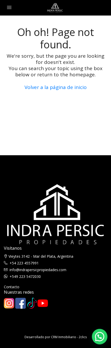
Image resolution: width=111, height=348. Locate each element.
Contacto (11, 286)
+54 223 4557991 (24, 263)
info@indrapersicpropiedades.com (38, 269)
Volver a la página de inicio (56, 87)
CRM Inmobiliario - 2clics (69, 337)
